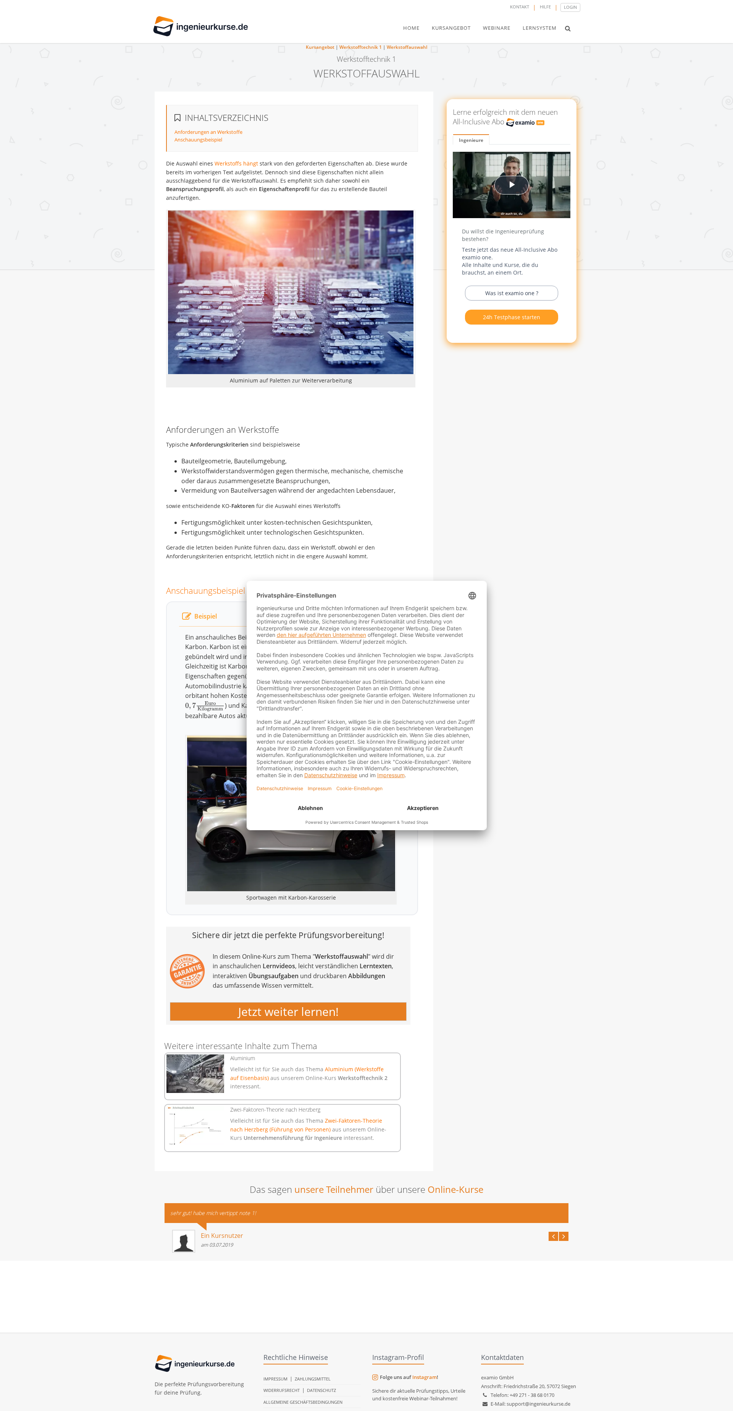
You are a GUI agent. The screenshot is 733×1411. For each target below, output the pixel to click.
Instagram (424, 1377)
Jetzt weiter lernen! (288, 1011)
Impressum (275, 1379)
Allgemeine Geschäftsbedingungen (302, 1402)
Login (570, 7)
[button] (568, 28)
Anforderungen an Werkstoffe (208, 132)
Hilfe (545, 7)
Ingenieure (471, 140)
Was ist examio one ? (511, 293)
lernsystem (540, 27)
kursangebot (451, 27)
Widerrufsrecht (281, 1390)
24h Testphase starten (511, 317)
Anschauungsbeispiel (198, 139)
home (411, 27)
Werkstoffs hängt (236, 163)
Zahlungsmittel (313, 1379)
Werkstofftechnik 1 (360, 47)
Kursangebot (320, 47)
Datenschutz (321, 1390)
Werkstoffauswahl (407, 47)
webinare (496, 27)
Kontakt (519, 7)
